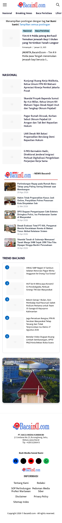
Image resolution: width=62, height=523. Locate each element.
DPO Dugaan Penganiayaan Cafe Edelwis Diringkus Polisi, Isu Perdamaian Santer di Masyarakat (37, 214)
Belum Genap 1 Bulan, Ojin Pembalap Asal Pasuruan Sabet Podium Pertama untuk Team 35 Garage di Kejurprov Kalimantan (40, 305)
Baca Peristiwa (44, 13)
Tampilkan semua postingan (35, 24)
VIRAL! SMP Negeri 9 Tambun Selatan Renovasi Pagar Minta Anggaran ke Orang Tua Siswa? (41, 270)
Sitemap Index (21, 502)
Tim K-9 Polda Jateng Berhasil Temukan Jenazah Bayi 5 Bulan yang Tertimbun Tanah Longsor (40, 39)
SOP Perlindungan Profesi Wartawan (21, 489)
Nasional (7, 13)
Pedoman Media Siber (41, 489)
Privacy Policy (41, 496)
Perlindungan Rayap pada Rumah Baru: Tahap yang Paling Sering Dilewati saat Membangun (36, 187)
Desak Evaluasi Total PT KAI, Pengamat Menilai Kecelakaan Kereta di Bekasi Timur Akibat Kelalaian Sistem (36, 228)
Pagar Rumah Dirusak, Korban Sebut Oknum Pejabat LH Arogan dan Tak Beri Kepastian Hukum (41, 121)
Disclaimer (21, 496)
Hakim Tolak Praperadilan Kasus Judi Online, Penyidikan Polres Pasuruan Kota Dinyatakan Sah (35, 201)
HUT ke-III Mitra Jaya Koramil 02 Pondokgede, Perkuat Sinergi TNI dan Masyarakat (39, 286)
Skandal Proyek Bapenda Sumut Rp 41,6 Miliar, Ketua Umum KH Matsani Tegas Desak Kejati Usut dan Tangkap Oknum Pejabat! (41, 103)
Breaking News (24, 13)
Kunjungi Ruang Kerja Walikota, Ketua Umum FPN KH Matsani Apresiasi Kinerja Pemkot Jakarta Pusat (41, 86)
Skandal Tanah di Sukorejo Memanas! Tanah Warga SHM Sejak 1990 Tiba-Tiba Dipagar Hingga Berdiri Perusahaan (36, 242)
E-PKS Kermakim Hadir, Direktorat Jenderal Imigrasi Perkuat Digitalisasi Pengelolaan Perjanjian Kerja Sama (41, 156)
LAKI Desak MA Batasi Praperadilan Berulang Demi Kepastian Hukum (39, 137)
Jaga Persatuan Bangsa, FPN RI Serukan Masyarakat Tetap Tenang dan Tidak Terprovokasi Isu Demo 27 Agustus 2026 (40, 324)
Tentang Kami (21, 483)
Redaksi (41, 483)
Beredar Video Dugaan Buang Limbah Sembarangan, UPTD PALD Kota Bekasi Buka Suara (40, 339)
